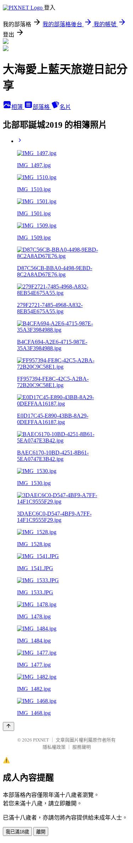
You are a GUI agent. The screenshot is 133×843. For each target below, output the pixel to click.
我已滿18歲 (17, 831)
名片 (65, 107)
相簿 (17, 107)
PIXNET (41, 740)
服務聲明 (81, 747)
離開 (40, 831)
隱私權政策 (54, 747)
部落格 (42, 107)
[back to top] (8, 726)
